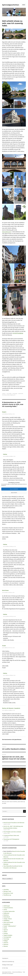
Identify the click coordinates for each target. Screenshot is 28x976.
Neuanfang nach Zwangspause (11, 839)
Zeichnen (5, 944)
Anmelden (6, 889)
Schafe (5, 928)
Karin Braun (5, 590)
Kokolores (6, 915)
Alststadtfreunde (6, 231)
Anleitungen (6, 906)
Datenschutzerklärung (8, 961)
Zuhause (5, 946)
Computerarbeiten (8, 907)
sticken (5, 931)
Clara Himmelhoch (8, 866)
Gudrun (3, 393)
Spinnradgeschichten (10, 5)
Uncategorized (7, 937)
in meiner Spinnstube (9, 911)
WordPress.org (7, 895)
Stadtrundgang (10, 394)
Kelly (4, 858)
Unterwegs (14, 393)
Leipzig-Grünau (7, 918)
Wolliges (5, 940)
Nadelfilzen (6, 920)
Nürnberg (4, 394)
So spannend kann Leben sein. (11, 835)
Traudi (4, 645)
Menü (23, 4)
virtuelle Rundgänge (18, 333)
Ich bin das (5, 968)
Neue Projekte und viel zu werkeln (12, 831)
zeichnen (5, 942)
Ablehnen (14, 492)
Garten (5, 909)
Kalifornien (6, 913)
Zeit (14, 394)
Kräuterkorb (6, 917)
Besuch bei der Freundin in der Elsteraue (13, 822)
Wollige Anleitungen (7, 964)
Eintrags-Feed (7, 891)
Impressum (5, 958)
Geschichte (20, 393)
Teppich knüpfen (7, 935)
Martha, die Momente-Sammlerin (11, 708)
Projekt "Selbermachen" (9, 926)
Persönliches (6, 924)
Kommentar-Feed (8, 893)
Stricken (5, 933)
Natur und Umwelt (8, 922)
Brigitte (4, 412)
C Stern (5, 855)
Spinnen (5, 929)
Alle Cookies (14, 489)
